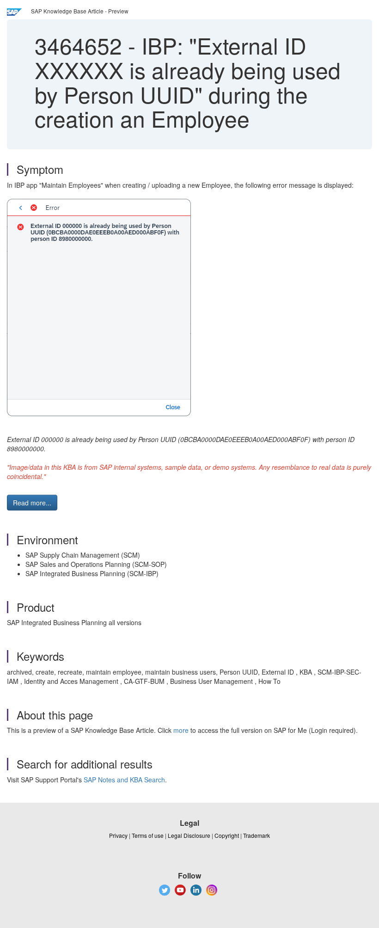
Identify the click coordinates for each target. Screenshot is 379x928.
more (181, 730)
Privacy (118, 835)
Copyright (226, 835)
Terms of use (148, 835)
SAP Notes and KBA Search (124, 779)
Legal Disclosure (189, 835)
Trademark (256, 835)
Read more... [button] (32, 502)
